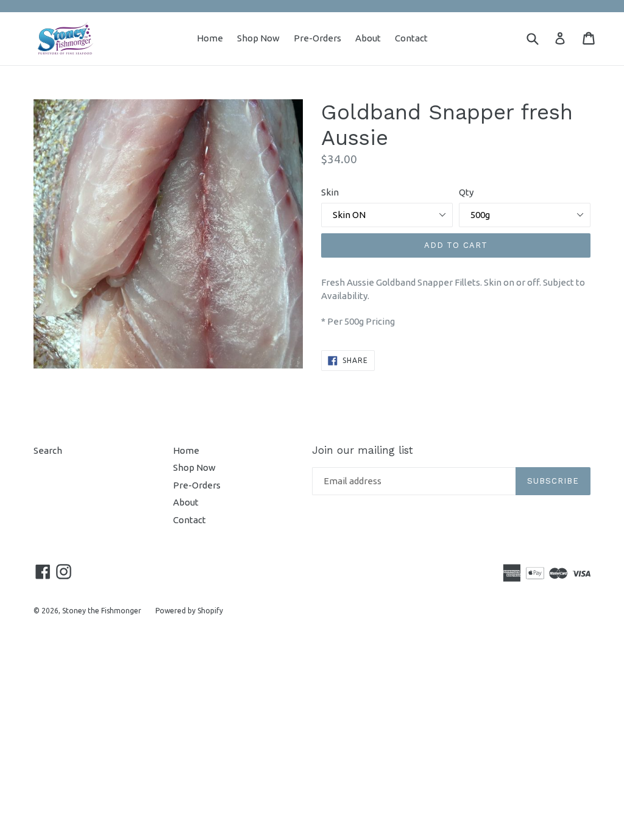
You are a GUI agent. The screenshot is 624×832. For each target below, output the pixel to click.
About (368, 38)
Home (210, 38)
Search (48, 450)
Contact (411, 38)
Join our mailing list (362, 450)
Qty (466, 192)
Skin (330, 192)
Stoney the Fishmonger (101, 611)
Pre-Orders (317, 38)
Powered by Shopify (189, 611)
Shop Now (258, 38)
